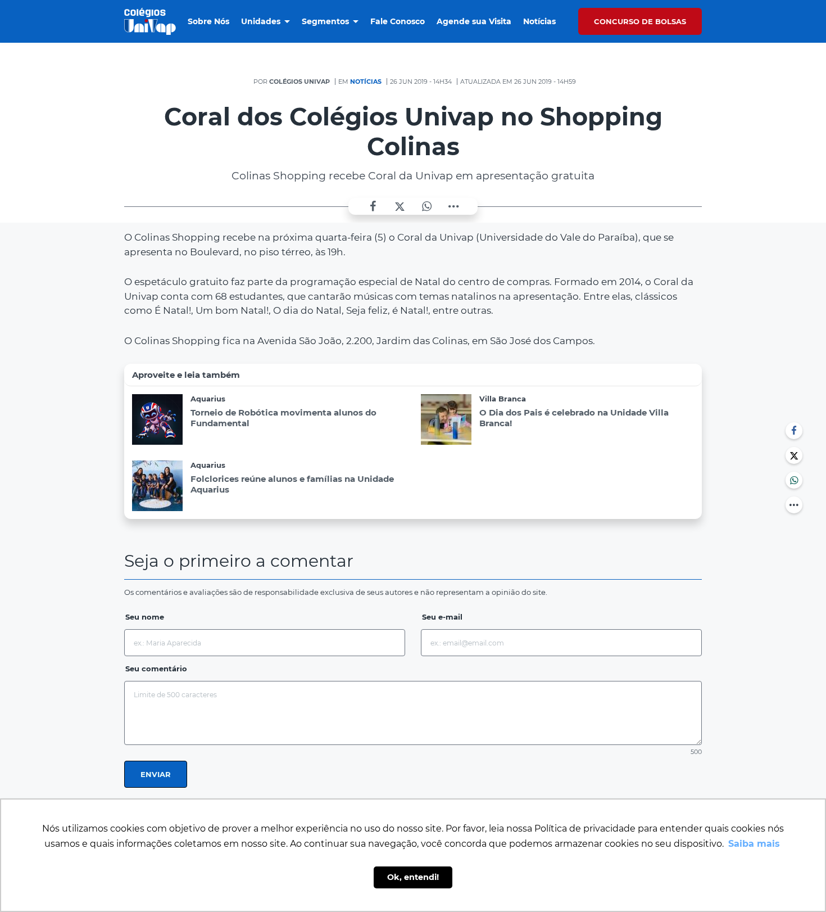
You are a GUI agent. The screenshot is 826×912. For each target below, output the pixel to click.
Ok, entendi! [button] (413, 877)
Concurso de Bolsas (640, 21)
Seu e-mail (442, 616)
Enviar (155, 774)
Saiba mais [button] (754, 843)
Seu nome (144, 616)
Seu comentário (156, 668)
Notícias (366, 81)
